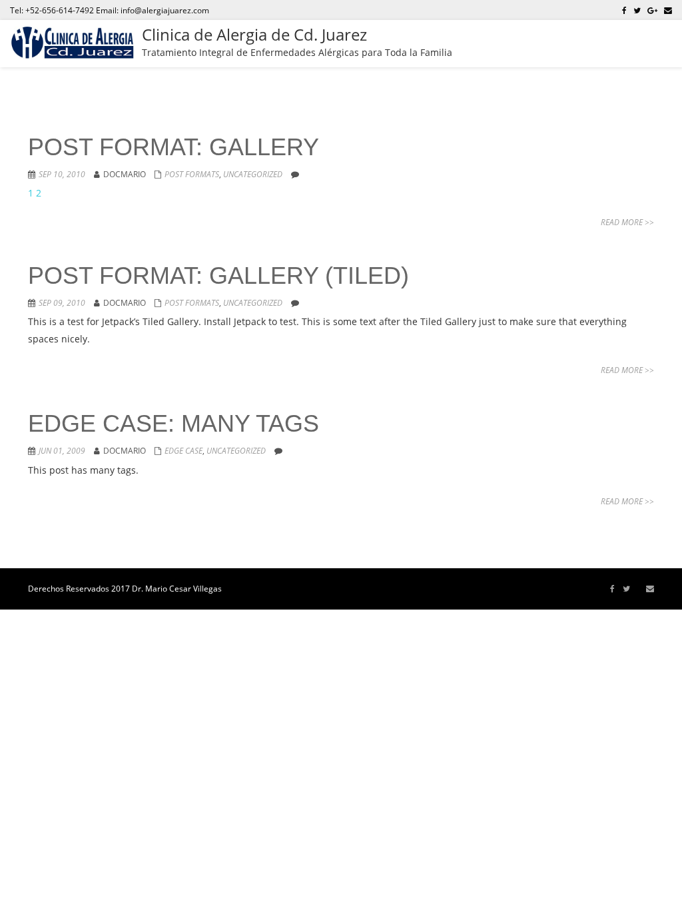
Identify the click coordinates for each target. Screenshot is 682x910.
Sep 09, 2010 (62, 302)
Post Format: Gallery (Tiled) (218, 275)
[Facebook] (624, 10)
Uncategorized (252, 174)
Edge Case (183, 450)
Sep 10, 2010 (62, 174)
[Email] (668, 10)
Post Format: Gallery (173, 147)
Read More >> (627, 222)
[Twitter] (637, 10)
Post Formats (192, 174)
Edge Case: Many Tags (173, 423)
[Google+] (652, 10)
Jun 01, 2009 (62, 450)
